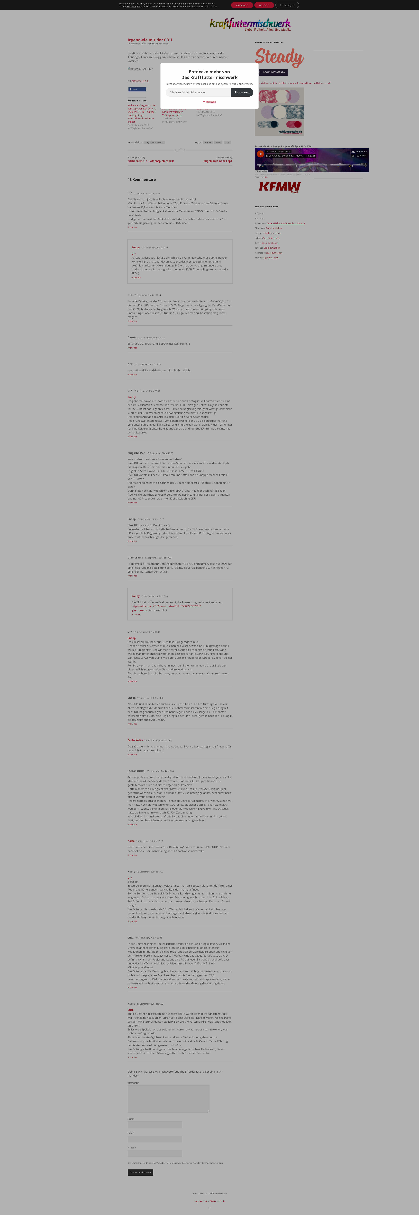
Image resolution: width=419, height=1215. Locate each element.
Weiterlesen (209, 101)
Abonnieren (242, 92)
